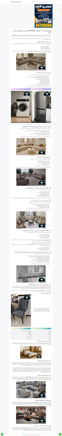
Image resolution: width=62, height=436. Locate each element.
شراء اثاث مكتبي (39, 308)
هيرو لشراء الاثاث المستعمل (16, 1)
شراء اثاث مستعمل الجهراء (44, 362)
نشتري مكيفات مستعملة (44, 428)
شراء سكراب (33, 1)
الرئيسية (49, 1)
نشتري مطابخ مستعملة (46, 78)
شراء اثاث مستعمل (45, 1)
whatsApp (2, 434)
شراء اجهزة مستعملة (39, 1)
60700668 (20, 328)
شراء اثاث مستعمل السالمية (33, 287)
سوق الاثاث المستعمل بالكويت (47, 402)
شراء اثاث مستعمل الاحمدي (40, 130)
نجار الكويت (33, 379)
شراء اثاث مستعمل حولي (35, 290)
